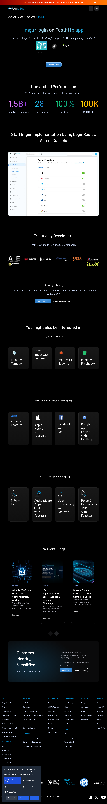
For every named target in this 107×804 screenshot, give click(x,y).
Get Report (77, 2)
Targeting (10, 787)
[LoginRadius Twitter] (96, 797)
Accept (34, 798)
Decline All (12, 798)
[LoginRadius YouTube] (103, 797)
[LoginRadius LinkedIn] (90, 797)
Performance (29, 781)
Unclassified (11, 792)
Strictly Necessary (11, 780)
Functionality (29, 787)
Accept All (23, 798)
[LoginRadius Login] (91, 8)
